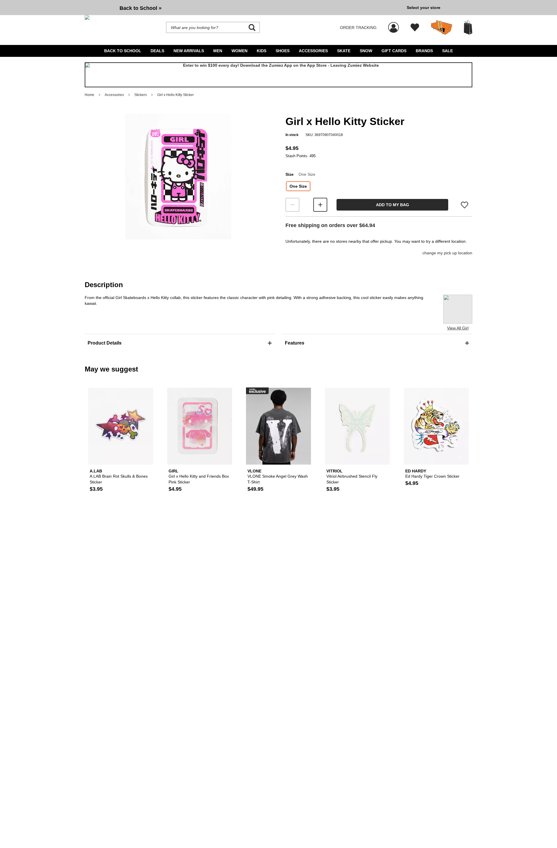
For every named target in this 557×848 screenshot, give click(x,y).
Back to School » (141, 8)
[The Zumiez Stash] (441, 27)
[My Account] (393, 24)
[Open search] (252, 27)
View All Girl (458, 328)
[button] (178, 176)
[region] (178, 185)
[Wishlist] (414, 27)
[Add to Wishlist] (464, 205)
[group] (243, 7)
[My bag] (468, 27)
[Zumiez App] (278, 74)
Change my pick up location (447, 253)
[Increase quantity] (320, 205)
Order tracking (358, 27)
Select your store (423, 7)
